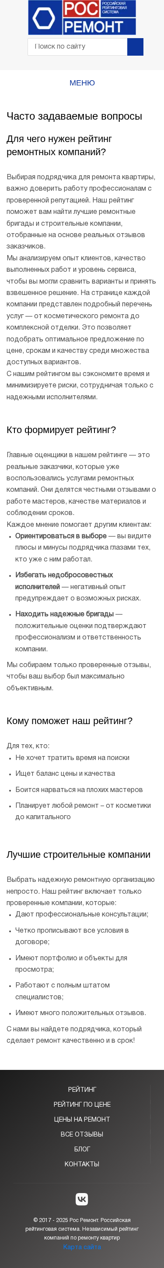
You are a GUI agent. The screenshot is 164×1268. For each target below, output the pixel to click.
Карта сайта (82, 1247)
